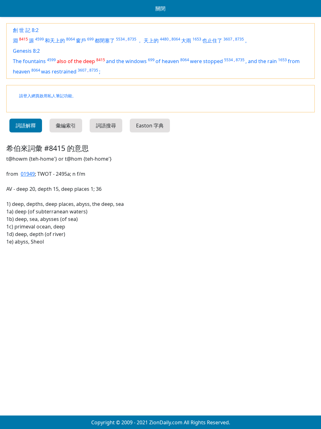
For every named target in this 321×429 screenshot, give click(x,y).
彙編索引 (66, 125)
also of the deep (76, 61)
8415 (23, 39)
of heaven (167, 61)
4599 (39, 39)
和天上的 (55, 40)
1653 (196, 39)
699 (90, 39)
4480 (164, 39)
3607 (228, 39)
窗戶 (81, 40)
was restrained (58, 71)
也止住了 (212, 40)
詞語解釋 (26, 125)
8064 (70, 39)
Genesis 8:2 (26, 50)
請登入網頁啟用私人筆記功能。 (47, 96)
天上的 (151, 40)
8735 (132, 39)
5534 (120, 39)
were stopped (206, 61)
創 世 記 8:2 (26, 30)
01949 (28, 173)
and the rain (262, 61)
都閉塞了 (105, 40)
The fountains (29, 61)
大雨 (186, 40)
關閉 (160, 8)
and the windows (126, 61)
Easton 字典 (150, 125)
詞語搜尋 (106, 125)
